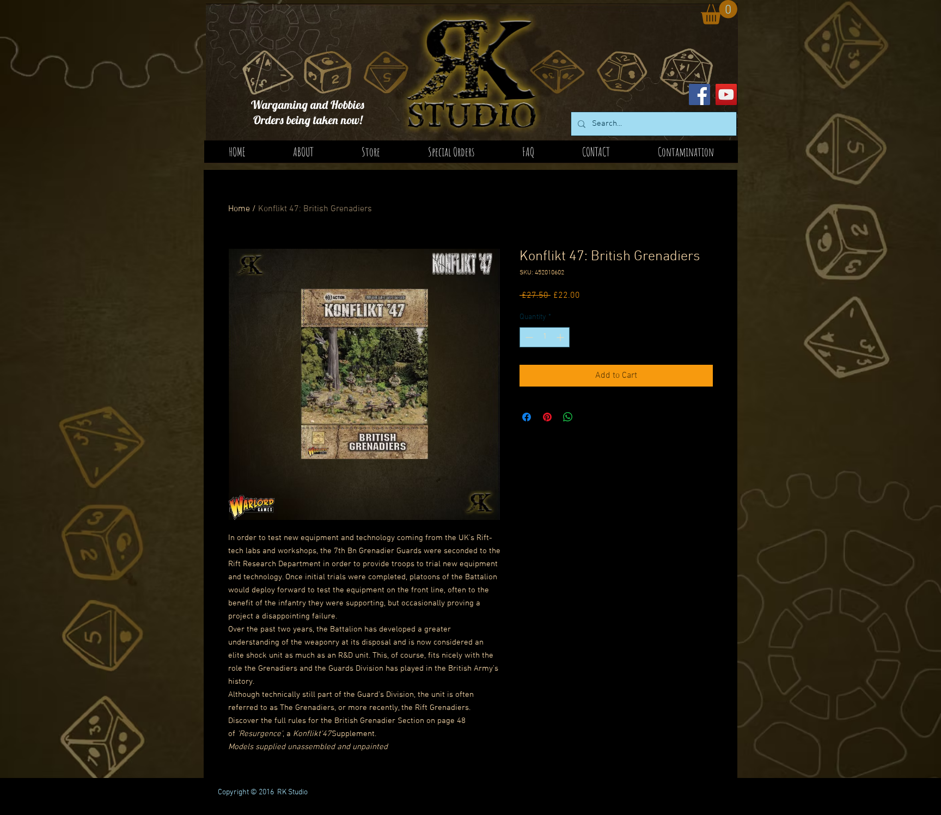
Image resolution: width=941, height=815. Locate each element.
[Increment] (561, 337)
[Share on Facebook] (526, 417)
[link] (719, 12)
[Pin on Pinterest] (547, 417)
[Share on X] (588, 417)
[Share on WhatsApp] (568, 417)
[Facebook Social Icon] (699, 94)
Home (239, 209)
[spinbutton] (544, 337)
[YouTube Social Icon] (726, 94)
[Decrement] (528, 337)
